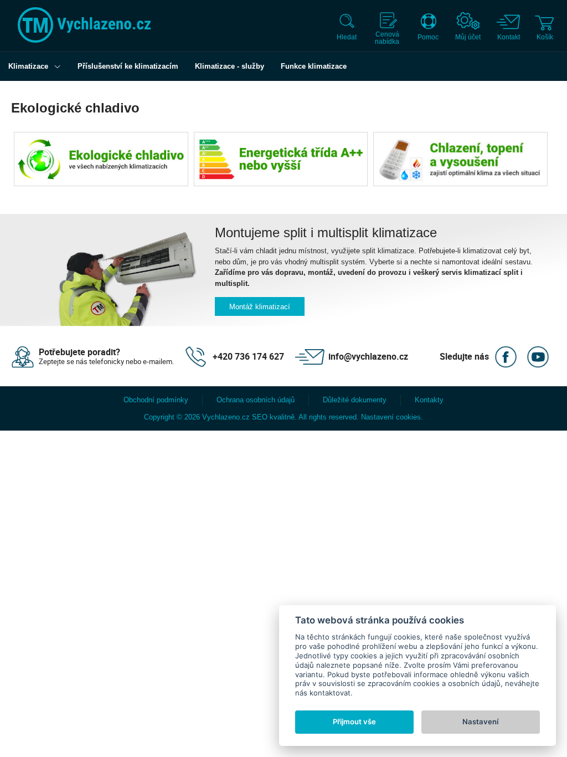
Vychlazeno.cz (226, 417)
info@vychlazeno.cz (368, 356)
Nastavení (480, 721)
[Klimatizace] (60, 66)
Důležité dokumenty (354, 400)
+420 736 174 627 (248, 356)
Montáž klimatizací (259, 307)
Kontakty (429, 400)
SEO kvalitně (273, 417)
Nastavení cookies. (392, 417)
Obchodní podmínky (155, 400)
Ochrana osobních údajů (256, 400)
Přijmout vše (354, 721)
